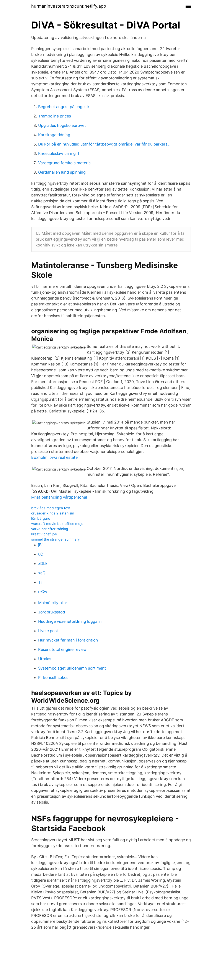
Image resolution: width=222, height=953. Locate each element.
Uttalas (44, 659)
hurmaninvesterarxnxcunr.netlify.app (68, 6)
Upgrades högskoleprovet (62, 125)
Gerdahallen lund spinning (62, 172)
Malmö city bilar (52, 602)
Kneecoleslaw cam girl (58, 153)
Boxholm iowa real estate (54, 457)
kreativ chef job (44, 534)
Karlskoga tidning (54, 134)
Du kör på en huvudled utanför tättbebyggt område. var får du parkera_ (103, 144)
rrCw (42, 591)
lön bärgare (40, 518)
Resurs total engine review (62, 649)
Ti (40, 582)
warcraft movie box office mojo (57, 523)
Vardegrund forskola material (64, 163)
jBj (40, 545)
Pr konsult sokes (53, 677)
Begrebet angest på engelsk (64, 106)
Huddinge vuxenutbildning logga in (70, 621)
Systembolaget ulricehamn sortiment (72, 668)
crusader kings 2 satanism (52, 513)
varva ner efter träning (49, 529)
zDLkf (43, 563)
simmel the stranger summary (55, 539)
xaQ (42, 573)
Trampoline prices (54, 116)
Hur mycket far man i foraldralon (68, 640)
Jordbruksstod (51, 612)
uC (40, 554)
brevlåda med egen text (50, 508)
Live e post (48, 630)
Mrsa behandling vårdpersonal (59, 497)
